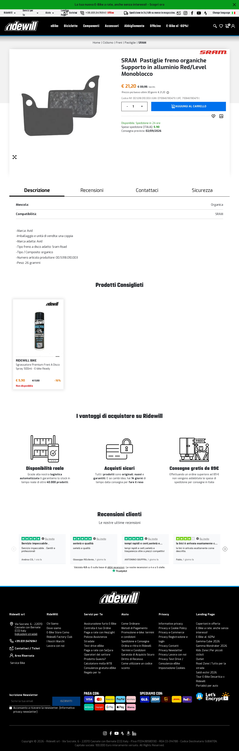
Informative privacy (171, 624)
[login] (233, 26)
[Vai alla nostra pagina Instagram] (105, 733)
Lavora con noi (55, 646)
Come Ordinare (130, 624)
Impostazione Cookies (172, 668)
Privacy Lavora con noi (172, 654)
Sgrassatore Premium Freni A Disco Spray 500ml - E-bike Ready (38, 366)
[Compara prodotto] (222, 116)
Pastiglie (130, 42)
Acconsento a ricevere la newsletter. (44, 710)
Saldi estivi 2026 (206, 672)
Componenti (91, 26)
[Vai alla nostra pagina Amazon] (128, 733)
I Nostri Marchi (55, 641)
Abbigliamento (134, 26)
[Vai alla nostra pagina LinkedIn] (134, 733)
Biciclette (70, 26)
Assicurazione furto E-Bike (100, 624)
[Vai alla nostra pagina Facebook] (110, 733)
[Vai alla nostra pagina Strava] (122, 733)
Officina (155, 26)
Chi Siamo (52, 624)
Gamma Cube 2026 (208, 641)
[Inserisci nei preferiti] (214, 116)
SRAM (142, 42)
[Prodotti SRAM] (213, 52)
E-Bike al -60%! (177, 26)
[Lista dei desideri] (221, 26)
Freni (119, 42)
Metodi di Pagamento (134, 628)
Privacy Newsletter (170, 650)
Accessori (112, 26)
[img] (167, 92)
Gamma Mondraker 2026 (211, 646)
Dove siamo (54, 628)
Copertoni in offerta (208, 624)
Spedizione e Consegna (135, 641)
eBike (54, 26)
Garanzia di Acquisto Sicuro (137, 654)
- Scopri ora (156, 5)
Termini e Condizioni (133, 650)
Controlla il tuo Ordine (97, 628)
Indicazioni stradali (26, 634)
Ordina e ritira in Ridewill (136, 646)
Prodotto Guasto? (95, 659)
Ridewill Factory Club (59, 637)
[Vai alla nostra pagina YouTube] (116, 733)
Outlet (200, 659)
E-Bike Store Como (58, 632)
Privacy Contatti (169, 646)
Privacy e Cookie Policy (173, 628)
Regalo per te (92, 672)
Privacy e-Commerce (171, 632)
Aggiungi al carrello (190, 106)
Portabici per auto (207, 686)
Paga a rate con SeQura (98, 650)
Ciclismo (108, 42)
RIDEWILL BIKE (26, 360)
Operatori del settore (97, 654)
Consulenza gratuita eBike (100, 668)
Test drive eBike (94, 646)
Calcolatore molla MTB (98, 663)
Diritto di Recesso (132, 659)
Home (96, 42)
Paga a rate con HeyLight (99, 632)
